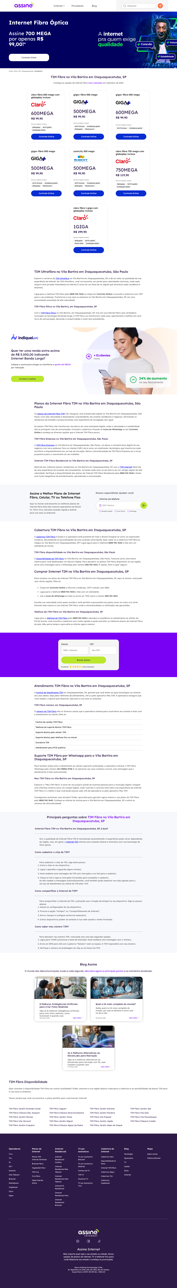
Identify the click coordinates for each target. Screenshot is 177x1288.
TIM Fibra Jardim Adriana (102, 1108)
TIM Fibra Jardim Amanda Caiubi (25, 1108)
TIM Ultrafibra (62, 278)
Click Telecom (14, 1175)
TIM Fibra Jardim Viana (60, 1117)
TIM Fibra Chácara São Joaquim (24, 1113)
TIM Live (35, 1172)
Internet (58, 5)
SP (19, 71)
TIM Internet (126, 467)
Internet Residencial (60, 1150)
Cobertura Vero (107, 1157)
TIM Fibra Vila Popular (100, 1117)
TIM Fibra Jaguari (58, 1108)
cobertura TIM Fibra (45, 537)
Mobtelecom (14, 1183)
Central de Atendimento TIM (49, 692)
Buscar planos (83, 660)
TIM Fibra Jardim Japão (101, 1121)
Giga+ (11, 1195)
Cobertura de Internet (107, 1150)
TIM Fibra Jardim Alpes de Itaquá (106, 1125)
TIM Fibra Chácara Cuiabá (143, 1121)
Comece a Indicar (27, 379)
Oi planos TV (83, 1179)
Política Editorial (153, 1158)
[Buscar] (160, 5)
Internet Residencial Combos (59, 1159)
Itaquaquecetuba (27, 71)
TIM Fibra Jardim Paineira (102, 1113)
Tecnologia (128, 1154)
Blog (94, 5)
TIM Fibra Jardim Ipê (140, 1108)
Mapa (150, 1149)
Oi (10, 1162)
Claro (11, 1191)
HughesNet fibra (38, 1168)
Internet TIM (72, 842)
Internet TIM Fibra (108, 1168)
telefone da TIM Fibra (57, 618)
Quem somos (152, 1154)
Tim (10, 1158)
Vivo (10, 1154)
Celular (127, 1166)
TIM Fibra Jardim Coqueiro (22, 1125)
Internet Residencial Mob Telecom (61, 1169)
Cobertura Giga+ (108, 1172)
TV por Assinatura (83, 1150)
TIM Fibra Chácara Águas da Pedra (66, 1125)
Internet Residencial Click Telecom (61, 1179)
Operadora (128, 1158)
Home (11, 71)
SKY (10, 1166)
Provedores (77, 5)
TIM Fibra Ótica (48, 313)
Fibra (16, 71)
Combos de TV (84, 1171)
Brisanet (12, 1179)
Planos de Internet (36, 1150)
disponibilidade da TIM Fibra (50, 558)
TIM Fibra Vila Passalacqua (143, 1117)
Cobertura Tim (107, 1176)
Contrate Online (29, 57)
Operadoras (14, 1149)
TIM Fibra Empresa (45, 445)
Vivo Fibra (36, 1176)
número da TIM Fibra (46, 711)
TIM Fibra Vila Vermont (20, 1121)
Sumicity (12, 1171)
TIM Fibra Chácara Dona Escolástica (66, 1113)
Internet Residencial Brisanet (59, 1202)
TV (125, 1162)
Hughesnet (13, 1187)
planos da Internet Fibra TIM (51, 413)
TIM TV (81, 1175)
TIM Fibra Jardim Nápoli (61, 1121)
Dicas (126, 1171)
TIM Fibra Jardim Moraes (21, 1117)
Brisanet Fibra (37, 1164)
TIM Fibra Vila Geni (139, 1113)
